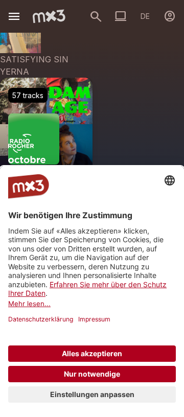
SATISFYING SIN (34, 59)
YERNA (14, 71)
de (145, 16)
